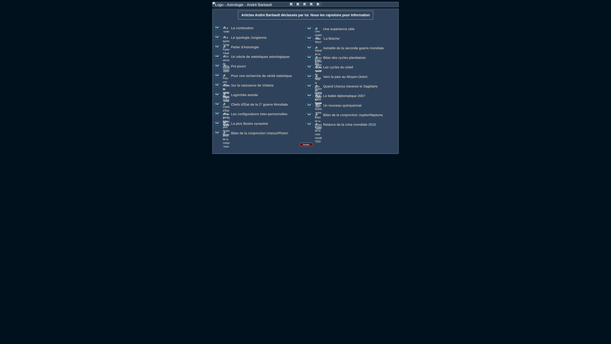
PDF (217, 28)
